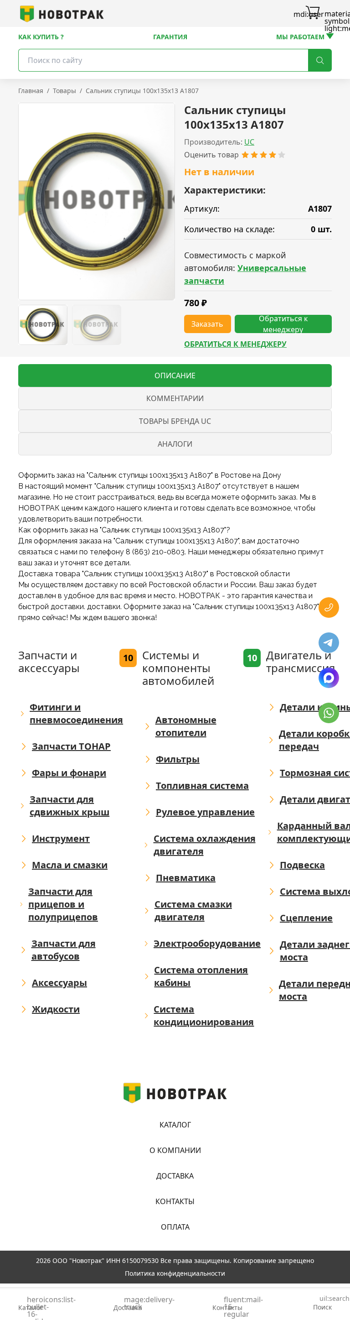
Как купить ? (41, 36)
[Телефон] (329, 607)
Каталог (175, 1125)
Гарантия (170, 36)
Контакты (175, 1201)
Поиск (322, 1303)
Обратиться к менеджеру (235, 344)
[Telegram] (329, 642)
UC (249, 142)
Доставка (175, 1176)
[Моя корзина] (312, 14)
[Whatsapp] (329, 713)
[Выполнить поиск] (320, 60)
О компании (175, 1150)
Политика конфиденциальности (175, 1273)
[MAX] (329, 678)
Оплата (175, 1227)
